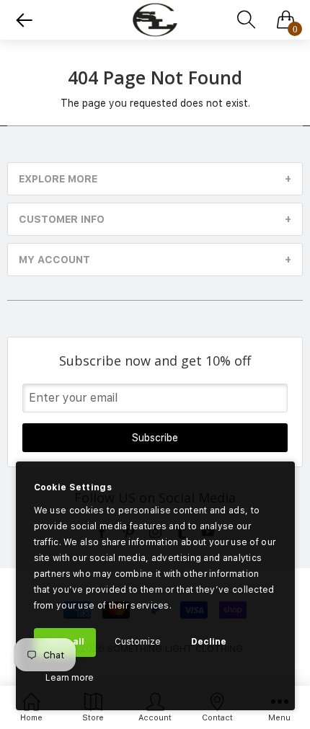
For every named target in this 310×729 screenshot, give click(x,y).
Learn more (69, 678)
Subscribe (155, 437)
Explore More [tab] (58, 179)
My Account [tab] (54, 260)
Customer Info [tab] (62, 219)
